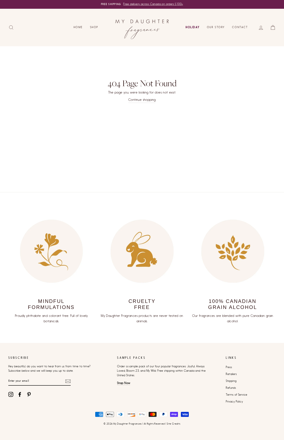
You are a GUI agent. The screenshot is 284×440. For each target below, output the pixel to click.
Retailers (231, 374)
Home (78, 27)
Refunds (231, 388)
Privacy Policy (234, 401)
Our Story (216, 27)
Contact (240, 27)
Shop (94, 27)
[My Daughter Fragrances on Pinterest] (28, 394)
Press (229, 367)
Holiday (192, 27)
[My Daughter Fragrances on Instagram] (10, 394)
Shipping (231, 381)
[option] (142, 4)
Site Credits (173, 423)
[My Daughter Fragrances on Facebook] (19, 394)
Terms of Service (236, 394)
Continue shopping (142, 100)
